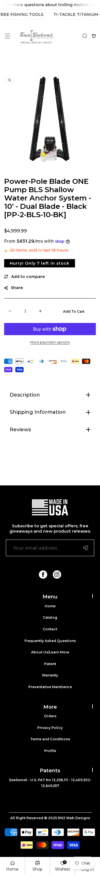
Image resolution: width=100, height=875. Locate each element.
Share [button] (17, 287)
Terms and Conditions (50, 739)
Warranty (50, 675)
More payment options (50, 342)
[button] (7, 36)
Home (50, 606)
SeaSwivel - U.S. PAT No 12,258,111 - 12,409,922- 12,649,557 (50, 783)
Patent (50, 664)
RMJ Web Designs (74, 818)
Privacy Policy (50, 728)
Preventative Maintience (50, 687)
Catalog (50, 617)
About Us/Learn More (50, 652)
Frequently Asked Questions (50, 641)
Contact (50, 629)
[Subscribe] (85, 548)
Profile (50, 751)
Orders (50, 716)
